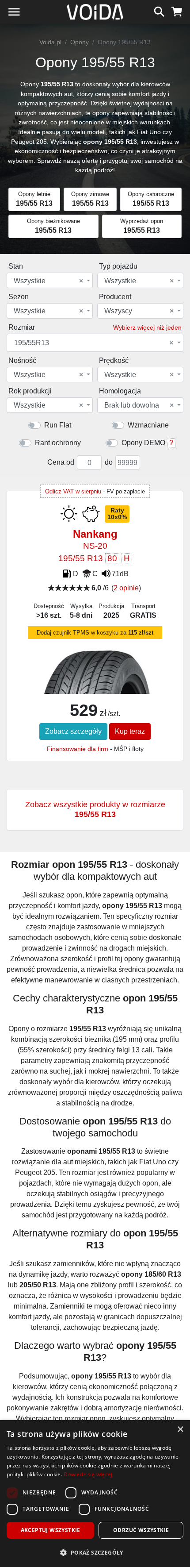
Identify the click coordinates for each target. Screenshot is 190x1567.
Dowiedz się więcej (88, 1474)
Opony (79, 42)
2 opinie (126, 588)
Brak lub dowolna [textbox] (139, 405)
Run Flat (57, 425)
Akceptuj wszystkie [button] (50, 1530)
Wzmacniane (148, 425)
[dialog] (95, 1493)
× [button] (180, 1429)
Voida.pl (50, 42)
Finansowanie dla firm (77, 748)
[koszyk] (177, 10)
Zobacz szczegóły (73, 731)
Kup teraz (130, 731)
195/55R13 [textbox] (93, 343)
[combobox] (50, 280)
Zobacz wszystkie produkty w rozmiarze (95, 809)
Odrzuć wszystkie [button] (141, 1530)
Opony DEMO (143, 443)
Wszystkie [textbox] (48, 281)
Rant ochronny (58, 443)
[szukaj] (159, 10)
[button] (95, 1552)
